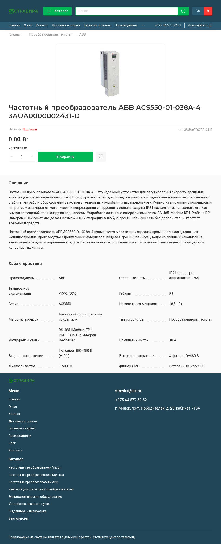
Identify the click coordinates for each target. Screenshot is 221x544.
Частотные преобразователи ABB (33, 482)
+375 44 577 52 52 (168, 25)
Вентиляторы (18, 518)
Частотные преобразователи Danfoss (36, 475)
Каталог (61, 11)
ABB (82, 34)
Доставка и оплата (66, 25)
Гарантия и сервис (97, 25)
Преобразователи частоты (50, 34)
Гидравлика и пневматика (27, 511)
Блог (12, 443)
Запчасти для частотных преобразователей (41, 489)
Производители (126, 25)
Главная (14, 25)
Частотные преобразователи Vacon (35, 467)
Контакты (16, 450)
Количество (18, 148)
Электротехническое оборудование (35, 497)
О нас (28, 25)
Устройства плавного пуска (29, 504)
